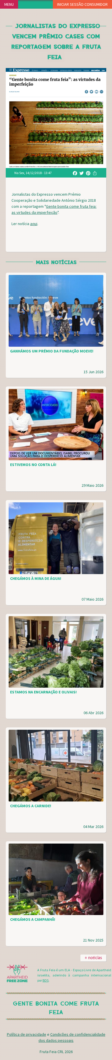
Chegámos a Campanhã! (32, 919)
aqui (33, 223)
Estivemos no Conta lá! (33, 464)
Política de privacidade (26, 1034)
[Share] (95, 173)
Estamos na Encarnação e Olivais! (43, 692)
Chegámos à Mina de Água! (35, 578)
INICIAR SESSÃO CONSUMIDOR (82, 4)
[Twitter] (81, 173)
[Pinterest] (88, 173)
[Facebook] (75, 173)
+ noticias (93, 958)
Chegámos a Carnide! (30, 805)
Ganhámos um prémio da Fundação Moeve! (51, 351)
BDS (46, 980)
